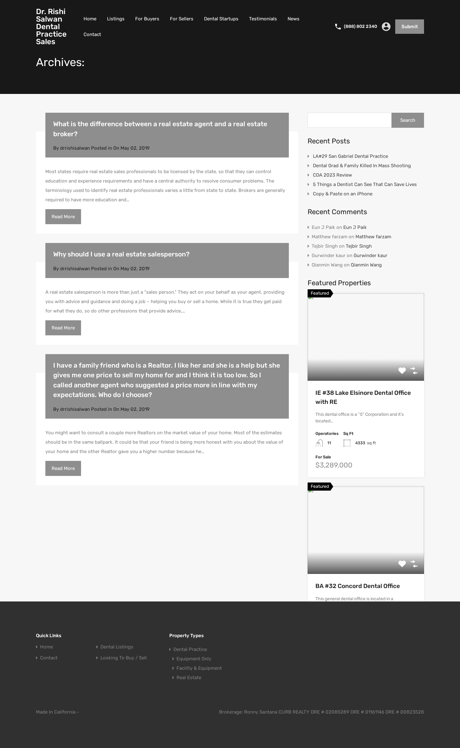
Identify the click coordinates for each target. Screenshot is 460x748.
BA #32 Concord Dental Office (357, 586)
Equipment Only (193, 659)
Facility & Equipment (199, 668)
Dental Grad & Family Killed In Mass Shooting (362, 165)
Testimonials (263, 19)
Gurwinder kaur (370, 255)
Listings (116, 19)
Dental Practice (190, 649)
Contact (92, 34)
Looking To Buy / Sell (123, 658)
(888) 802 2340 (360, 26)
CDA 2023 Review (332, 175)
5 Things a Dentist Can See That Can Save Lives (365, 184)
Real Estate (188, 677)
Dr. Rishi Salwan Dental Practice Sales (51, 26)
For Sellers (181, 19)
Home (90, 19)
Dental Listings (116, 647)
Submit (409, 26)
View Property (366, 363)
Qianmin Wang (366, 265)
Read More (63, 216)
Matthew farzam (373, 237)
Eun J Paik (355, 227)
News (293, 19)
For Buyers (147, 19)
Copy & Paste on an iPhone (342, 194)
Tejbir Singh (359, 246)
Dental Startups (221, 19)
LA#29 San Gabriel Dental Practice (350, 156)
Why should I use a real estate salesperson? (121, 254)
